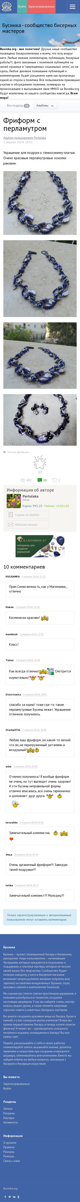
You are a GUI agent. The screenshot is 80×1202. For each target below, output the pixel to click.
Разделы (9, 1113)
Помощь (8, 1156)
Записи (7, 1109)
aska (8, 766)
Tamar (10, 660)
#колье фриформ (18, 452)
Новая (10, 607)
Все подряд (17, 105)
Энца (9, 854)
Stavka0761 (13, 730)
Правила (8, 1147)
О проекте (9, 1143)
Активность (10, 1122)
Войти (22, 6)
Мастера (8, 1118)
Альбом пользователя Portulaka (24, 138)
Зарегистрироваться (41, 6)
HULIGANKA (13, 576)
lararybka (12, 822)
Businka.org (10, 1188)
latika (9, 885)
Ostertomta (13, 694)
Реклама (8, 1152)
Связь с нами (11, 1161)
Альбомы (45, 105)
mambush (12, 634)
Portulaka (30, 496)
